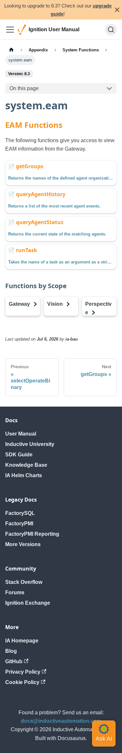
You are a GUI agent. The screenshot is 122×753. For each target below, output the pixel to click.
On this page (24, 88)
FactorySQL (20, 513)
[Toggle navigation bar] (10, 29)
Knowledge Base (26, 465)
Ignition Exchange (27, 603)
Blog (11, 651)
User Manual (20, 434)
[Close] (117, 10)
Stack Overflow (23, 582)
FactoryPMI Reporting (32, 534)
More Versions (23, 544)
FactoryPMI (19, 523)
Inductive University (29, 444)
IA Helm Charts (23, 475)
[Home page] (11, 50)
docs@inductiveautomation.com (61, 721)
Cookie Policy (22, 682)
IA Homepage (21, 640)
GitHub (13, 661)
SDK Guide (19, 454)
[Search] (111, 29)
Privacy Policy (22, 672)
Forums (14, 592)
